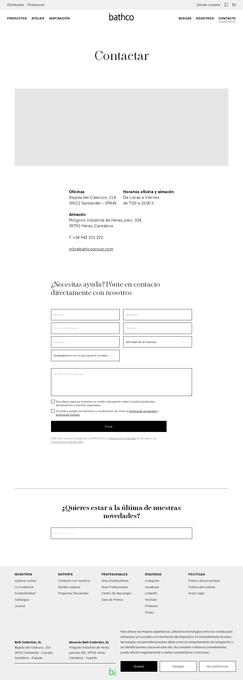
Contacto (227, 18)
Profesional (36, 5)
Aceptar (139, 666)
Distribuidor (15, 5)
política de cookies (68, 414)
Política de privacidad (204, 580)
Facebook (152, 587)
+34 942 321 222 (88, 237)
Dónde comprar (208, 5)
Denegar (178, 666)
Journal (20, 606)
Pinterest (151, 606)
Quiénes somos (26, 580)
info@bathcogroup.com (91, 248)
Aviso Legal (196, 593)
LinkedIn (151, 593)
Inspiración (59, 18)
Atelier (38, 18)
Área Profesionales (115, 587)
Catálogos (22, 599)
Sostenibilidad (25, 593)
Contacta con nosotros (74, 580)
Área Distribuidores (115, 580)
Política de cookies (201, 587)
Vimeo (149, 612)
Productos (17, 18)
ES (234, 5)
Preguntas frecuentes (73, 593)
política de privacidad (142, 411)
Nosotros (205, 18)
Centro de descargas (116, 593)
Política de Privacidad (122, 438)
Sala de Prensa (112, 599)
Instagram (152, 580)
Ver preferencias (217, 666)
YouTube (151, 599)
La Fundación (24, 587)
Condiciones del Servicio (67, 442)
